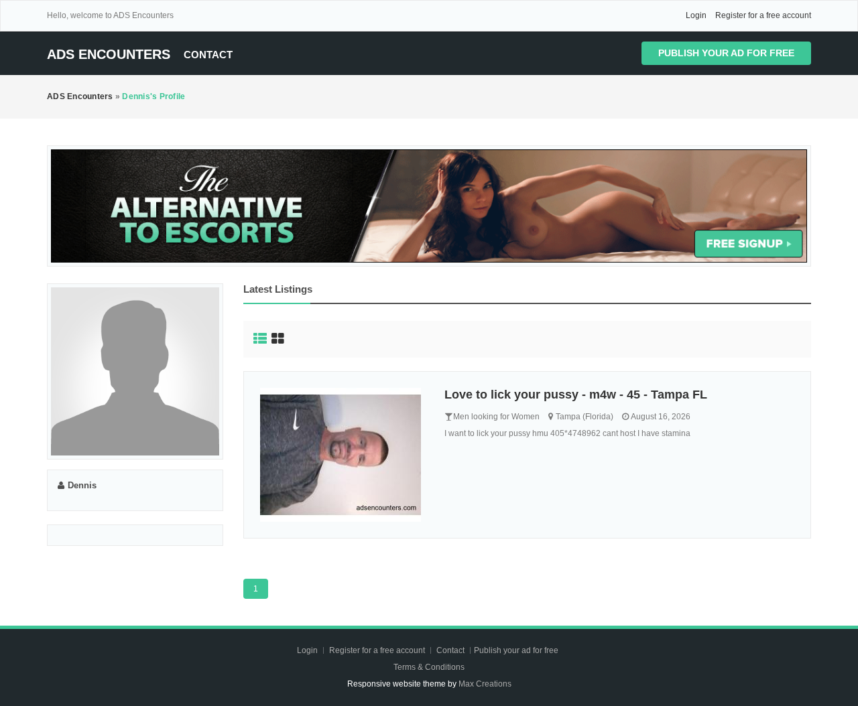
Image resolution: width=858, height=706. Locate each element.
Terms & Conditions (429, 667)
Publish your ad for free (726, 53)
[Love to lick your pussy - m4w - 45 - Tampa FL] (342, 455)
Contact (208, 54)
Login (696, 15)
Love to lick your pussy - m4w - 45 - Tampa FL (575, 394)
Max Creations (484, 684)
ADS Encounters (108, 54)
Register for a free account (763, 15)
